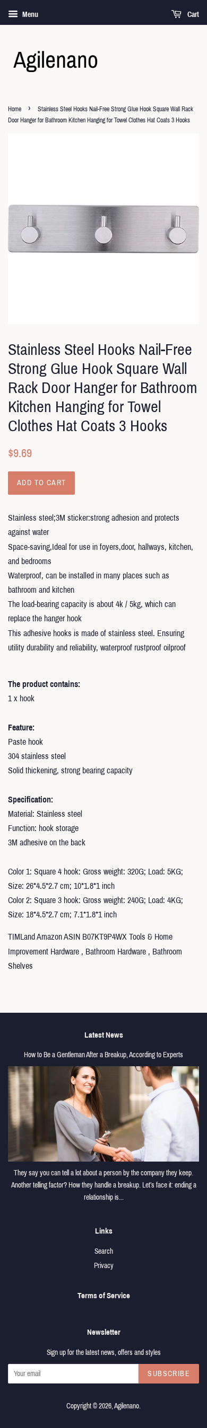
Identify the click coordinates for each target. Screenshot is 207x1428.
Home (14, 109)
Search (103, 1251)
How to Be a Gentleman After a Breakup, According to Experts (103, 1055)
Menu (29, 15)
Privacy (104, 1266)
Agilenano (126, 1406)
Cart (192, 15)
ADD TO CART (41, 483)
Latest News (103, 1035)
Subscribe (169, 1374)
